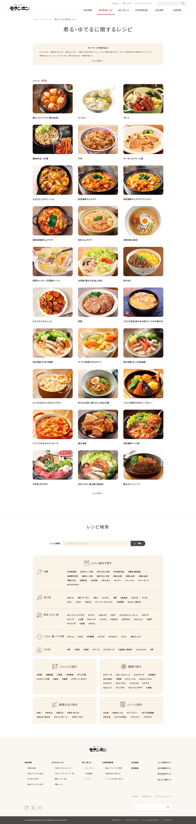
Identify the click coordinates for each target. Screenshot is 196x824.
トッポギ (120, 687)
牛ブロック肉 (103, 571)
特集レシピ (59, 784)
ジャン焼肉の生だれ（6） (110, 52)
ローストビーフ (123, 674)
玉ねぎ (115, 619)
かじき (135, 597)
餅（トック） (136, 636)
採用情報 (177, 10)
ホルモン (106, 580)
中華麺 (91, 636)
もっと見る (97, 493)
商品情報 (88, 10)
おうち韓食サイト (164, 768)
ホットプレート (61, 717)
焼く (39, 712)
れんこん (139, 619)
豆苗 (83, 623)
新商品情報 (32, 768)
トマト (92, 615)
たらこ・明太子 (135, 602)
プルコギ (135, 683)
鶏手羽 (84, 580)
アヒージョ (131, 679)
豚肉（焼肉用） (135, 571)
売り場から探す (33, 779)
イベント (88, 779)
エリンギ (72, 623)
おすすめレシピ (106, 10)
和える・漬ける (44, 717)
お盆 (107, 712)
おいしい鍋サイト (164, 779)
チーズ (97, 649)
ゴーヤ (71, 619)
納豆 (87, 649)
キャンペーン (89, 768)
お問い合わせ (127, 3)
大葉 (81, 619)
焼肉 (56, 679)
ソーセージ (144, 580)
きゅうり (103, 615)
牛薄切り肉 (119, 571)
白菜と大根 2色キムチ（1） (88, 52)
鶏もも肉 (131, 576)
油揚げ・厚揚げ (126, 649)
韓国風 (50, 674)
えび (79, 602)
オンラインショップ (144, 3)
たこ (70, 602)
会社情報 (159, 10)
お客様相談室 (141, 10)
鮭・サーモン (84, 597)
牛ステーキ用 (87, 571)
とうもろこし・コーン (129, 615)
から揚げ (108, 679)
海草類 (121, 602)
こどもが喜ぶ (121, 717)
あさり (88, 602)
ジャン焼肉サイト (164, 762)
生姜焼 (152, 674)
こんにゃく (142, 649)
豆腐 (78, 649)
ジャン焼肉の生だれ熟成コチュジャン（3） (136, 52)
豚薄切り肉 (73, 576)
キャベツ (92, 619)
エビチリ (108, 683)
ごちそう (148, 717)
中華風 (70, 674)
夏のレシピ (118, 712)
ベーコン (130, 580)
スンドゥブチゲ (136, 687)
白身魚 (124, 597)
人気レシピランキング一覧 (64, 773)
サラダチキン (73, 584)
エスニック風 (43, 679)
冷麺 (149, 687)
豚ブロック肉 (103, 576)
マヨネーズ (109, 649)
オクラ (146, 615)
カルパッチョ (146, 679)
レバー (118, 580)
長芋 (150, 619)
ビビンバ (108, 687)
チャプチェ (121, 683)
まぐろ (71, 597)
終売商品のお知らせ (112, 773)
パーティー (133, 712)
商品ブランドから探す (35, 784)
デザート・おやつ (80, 679)
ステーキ (108, 674)
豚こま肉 (118, 576)
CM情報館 (88, 773)
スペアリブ (139, 674)
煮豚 (119, 679)
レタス (104, 619)
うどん (71, 636)
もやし (92, 623)
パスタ (102, 636)
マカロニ (113, 636)
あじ (96, 597)
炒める (49, 712)
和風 (40, 674)
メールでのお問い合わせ (114, 779)
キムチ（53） (44, 52)
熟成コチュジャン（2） (48, 55)
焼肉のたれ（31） (57, 52)
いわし (106, 597)
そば (81, 636)
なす (114, 615)
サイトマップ (167, 820)
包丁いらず (78, 717)
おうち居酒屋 (148, 712)
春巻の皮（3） (87, 55)
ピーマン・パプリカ (76, 615)
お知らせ (115, 3)
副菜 (65, 679)
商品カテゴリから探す (36, 773)
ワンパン (136, 717)
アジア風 (82, 674)
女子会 (107, 717)
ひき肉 (95, 580)
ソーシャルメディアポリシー (151, 820)
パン (125, 636)
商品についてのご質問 (113, 768)
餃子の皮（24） (74, 55)
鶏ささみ (72, 580)
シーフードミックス (105, 602)
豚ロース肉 (88, 576)
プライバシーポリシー (132, 820)
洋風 (60, 674)
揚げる (60, 712)
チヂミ (146, 683)
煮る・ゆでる (74, 712)
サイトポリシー (116, 820)
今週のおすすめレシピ (63, 768)
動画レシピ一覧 (60, 779)
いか (145, 597)
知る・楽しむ (123, 10)
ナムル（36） (62, 55)
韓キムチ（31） (71, 52)
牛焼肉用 (72, 571)
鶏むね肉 (144, 576)
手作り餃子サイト (164, 774)
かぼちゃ (126, 619)
